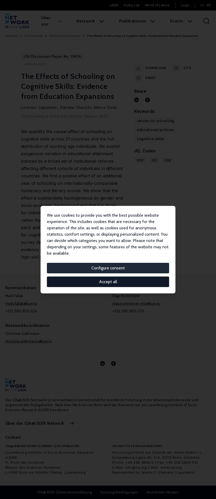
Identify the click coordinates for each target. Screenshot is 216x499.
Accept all (108, 281)
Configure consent (108, 267)
